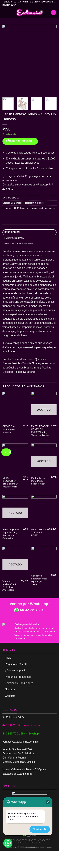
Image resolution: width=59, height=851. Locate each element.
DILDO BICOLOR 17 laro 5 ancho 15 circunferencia (10, 482)
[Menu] (4, 12)
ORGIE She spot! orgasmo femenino (9, 429)
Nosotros (10, 689)
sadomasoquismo (47, 208)
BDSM (16, 208)
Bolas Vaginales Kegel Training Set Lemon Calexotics (10, 534)
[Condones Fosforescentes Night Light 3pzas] (44, 559)
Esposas (34, 208)
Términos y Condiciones (19, 683)
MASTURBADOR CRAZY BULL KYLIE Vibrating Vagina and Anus (40, 430)
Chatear (38, 829)
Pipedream (29, 203)
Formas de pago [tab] (14, 238)
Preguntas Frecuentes (18, 676)
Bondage (18, 203)
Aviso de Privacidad (30, 843)
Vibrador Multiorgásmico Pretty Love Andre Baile (10, 585)
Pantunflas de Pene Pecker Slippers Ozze (38, 481)
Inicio (8, 657)
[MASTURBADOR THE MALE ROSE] (44, 510)
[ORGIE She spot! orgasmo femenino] (15, 407)
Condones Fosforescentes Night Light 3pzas (39, 580)
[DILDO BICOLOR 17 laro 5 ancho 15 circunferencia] (15, 459)
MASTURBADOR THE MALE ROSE (40, 532)
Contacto (10, 695)
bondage (24, 208)
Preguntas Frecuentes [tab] (18, 243)
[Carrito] (53, 12)
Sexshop (39, 203)
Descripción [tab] (12, 232)
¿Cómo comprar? (15, 670)
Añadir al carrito (20, 141)
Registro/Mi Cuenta (16, 664)
